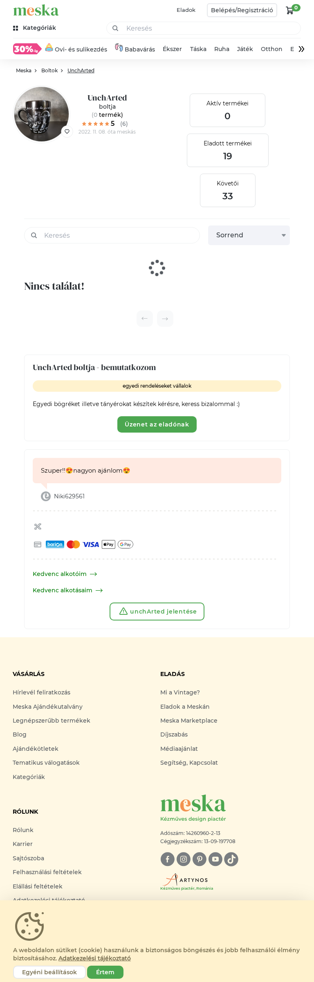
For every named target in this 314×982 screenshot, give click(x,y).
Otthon (272, 49)
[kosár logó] (290, 10)
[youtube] (215, 859)
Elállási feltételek (38, 886)
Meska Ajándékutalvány (48, 706)
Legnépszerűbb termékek (51, 720)
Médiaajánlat (179, 748)
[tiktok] (231, 859)
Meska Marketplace (189, 720)
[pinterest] (199, 859)
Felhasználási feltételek (47, 872)
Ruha (221, 49)
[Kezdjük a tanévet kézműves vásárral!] (27, 48)
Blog (20, 734)
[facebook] (167, 859)
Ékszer (172, 49)
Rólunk (23, 830)
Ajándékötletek (35, 748)
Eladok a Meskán (185, 706)
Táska (198, 49)
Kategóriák (29, 777)
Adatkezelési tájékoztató (94, 958)
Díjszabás (174, 734)
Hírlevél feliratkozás (41, 692)
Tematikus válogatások (46, 762)
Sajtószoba (28, 858)
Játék (245, 49)
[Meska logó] (36, 10)
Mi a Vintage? (180, 692)
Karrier (23, 844)
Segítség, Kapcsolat (189, 762)
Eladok (186, 10)
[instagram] (183, 859)
